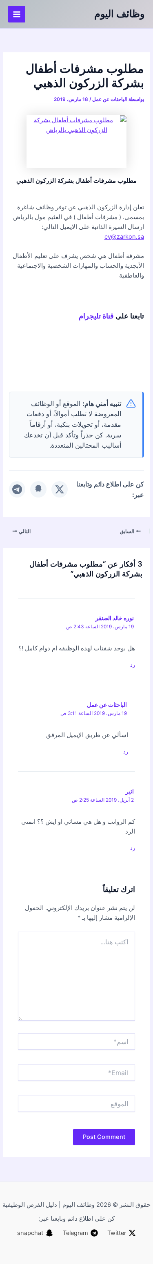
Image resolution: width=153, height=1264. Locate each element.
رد (132, 664)
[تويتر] (59, 489)
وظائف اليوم (119, 14)
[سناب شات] (38, 489)
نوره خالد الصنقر (114, 617)
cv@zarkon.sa (124, 236)
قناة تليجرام (96, 315)
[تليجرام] (17, 489)
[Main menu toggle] (16, 14)
